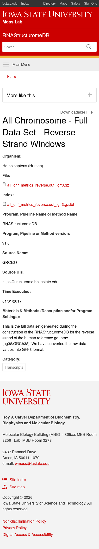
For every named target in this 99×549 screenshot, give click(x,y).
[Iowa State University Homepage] (47, 14)
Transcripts (14, 367)
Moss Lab (12, 22)
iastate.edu (9, 3)
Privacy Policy (14, 527)
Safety (75, 3)
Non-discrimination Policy (24, 521)
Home (11, 76)
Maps (63, 3)
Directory (49, 3)
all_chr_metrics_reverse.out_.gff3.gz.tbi (40, 204)
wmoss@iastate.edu (32, 463)
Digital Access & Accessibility (27, 534)
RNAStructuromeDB (26, 35)
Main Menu (21, 64)
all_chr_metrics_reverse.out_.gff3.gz (38, 185)
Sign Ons (90, 3)
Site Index (18, 479)
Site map (17, 487)
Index (25, 3)
